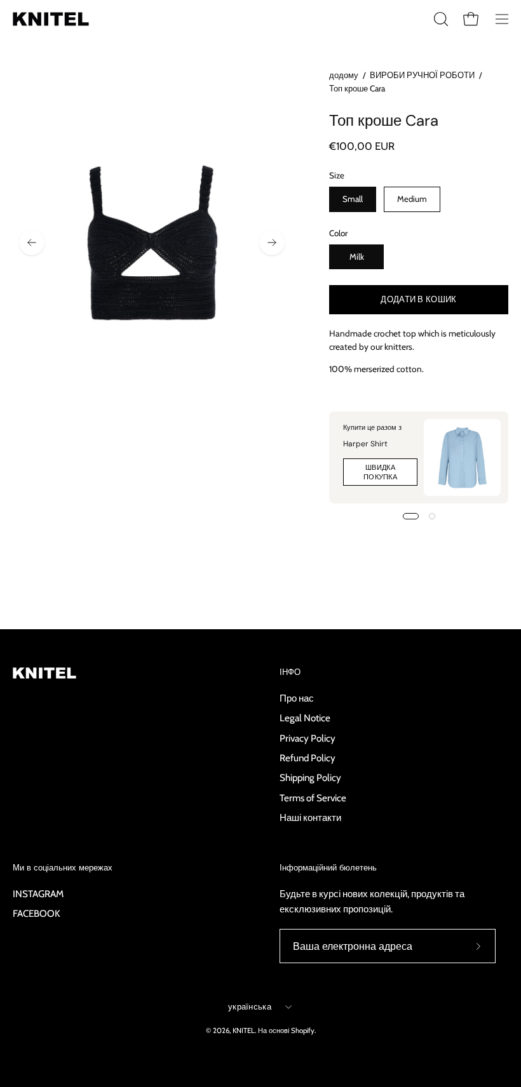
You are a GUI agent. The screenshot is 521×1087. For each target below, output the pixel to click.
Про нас (297, 698)
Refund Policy (307, 758)
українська (249, 1006)
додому (343, 75)
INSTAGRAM (38, 894)
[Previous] (31, 242)
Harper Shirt (365, 444)
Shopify (303, 1030)
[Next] (272, 242)
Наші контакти (310, 817)
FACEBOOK (36, 913)
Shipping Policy (310, 777)
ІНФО (290, 672)
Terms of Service (313, 797)
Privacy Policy (307, 737)
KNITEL (244, 1030)
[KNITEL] (51, 19)
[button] (440, 19)
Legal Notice (305, 718)
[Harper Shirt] (462, 457)
